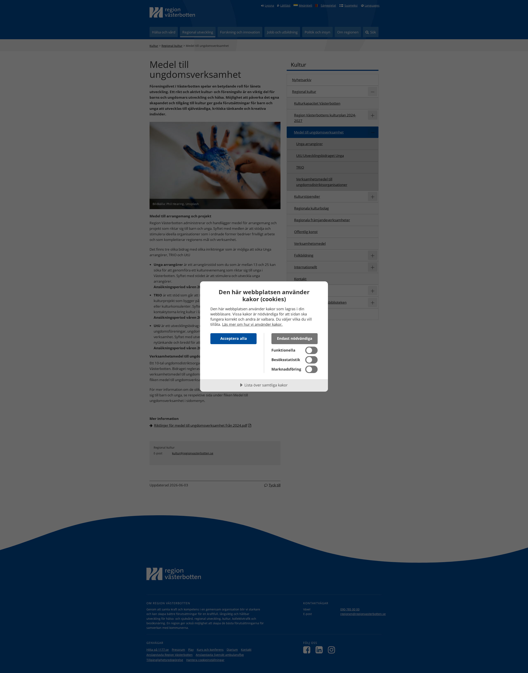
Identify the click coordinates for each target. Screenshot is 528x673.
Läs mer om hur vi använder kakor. (252, 324)
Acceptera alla (233, 338)
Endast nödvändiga (294, 338)
